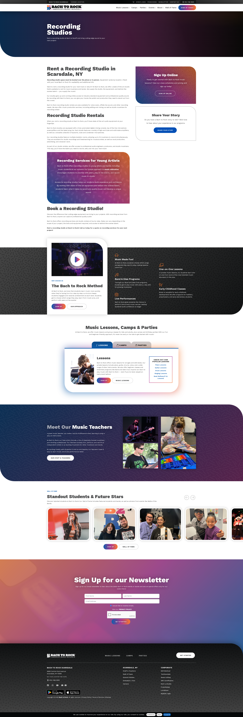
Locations (164, 690)
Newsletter (163, 2)
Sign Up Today (187, 8)
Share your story (165, 130)
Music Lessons (122, 8)
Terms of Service (98, 697)
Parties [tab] (142, 345)
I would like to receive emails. (122, 606)
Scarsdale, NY (130, 668)
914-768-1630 (189, 2)
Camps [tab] (123, 345)
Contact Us (174, 2)
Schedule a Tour (129, 681)
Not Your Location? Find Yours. (57, 676)
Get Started (185, 655)
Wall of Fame (170, 8)
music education (112, 169)
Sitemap (108, 697)
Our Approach (77, 306)
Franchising (152, 2)
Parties (143, 8)
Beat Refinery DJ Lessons (161, 377)
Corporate (166, 668)
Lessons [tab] (103, 345)
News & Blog (166, 677)
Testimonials (165, 674)
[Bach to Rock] (64, 7)
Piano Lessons (160, 365)
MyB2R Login (141, 2)
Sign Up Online (165, 93)
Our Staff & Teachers (60, 458)
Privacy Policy (86, 697)
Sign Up (58, 306)
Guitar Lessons (160, 368)
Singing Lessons (161, 373)
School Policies (128, 677)
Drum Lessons (160, 370)
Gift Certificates (167, 681)
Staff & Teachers (129, 671)
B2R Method (165, 671)
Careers (126, 684)
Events (151, 8)
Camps (134, 8)
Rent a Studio (166, 684)
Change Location (77, 2)
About (159, 8)
